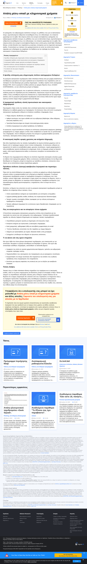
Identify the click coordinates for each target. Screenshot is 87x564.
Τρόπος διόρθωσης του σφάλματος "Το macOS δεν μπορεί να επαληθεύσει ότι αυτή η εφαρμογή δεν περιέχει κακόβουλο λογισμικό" (73, 128)
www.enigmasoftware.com (17, 476)
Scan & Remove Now (11, 23)
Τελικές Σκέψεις (8, 71)
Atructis (66, 68)
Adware (75, 364)
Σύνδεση (81, 2)
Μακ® (48, 324)
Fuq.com (66, 50)
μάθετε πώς (5, 463)
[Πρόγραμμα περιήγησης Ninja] (16, 352)
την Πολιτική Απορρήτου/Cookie (44, 461)
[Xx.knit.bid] (71, 352)
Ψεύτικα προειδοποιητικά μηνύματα (69, 399)
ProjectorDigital (67, 100)
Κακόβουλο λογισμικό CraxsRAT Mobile (73, 52)
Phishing (20, 7)
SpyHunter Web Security (8, 518)
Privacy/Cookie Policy (53, 28)
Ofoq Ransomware (68, 81)
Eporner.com (67, 44)
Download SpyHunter (24, 318)
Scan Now (70, 29)
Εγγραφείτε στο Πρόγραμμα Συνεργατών (59, 519)
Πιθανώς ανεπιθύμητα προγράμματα (14, 366)
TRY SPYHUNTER (68, 555)
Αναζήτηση (66, 2)
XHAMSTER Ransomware (70, 47)
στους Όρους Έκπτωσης (8, 497)
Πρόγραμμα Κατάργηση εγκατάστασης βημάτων (16, 538)
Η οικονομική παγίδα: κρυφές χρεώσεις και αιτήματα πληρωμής (21, 62)
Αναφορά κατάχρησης (58, 523)
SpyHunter (5, 516)
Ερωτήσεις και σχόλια (57, 521)
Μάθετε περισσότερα (32, 561)
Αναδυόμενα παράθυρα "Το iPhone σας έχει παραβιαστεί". (43, 410)
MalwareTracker (23, 518)
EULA (45, 28)
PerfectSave (67, 106)
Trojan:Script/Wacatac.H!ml (70, 71)
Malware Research (31, 3)
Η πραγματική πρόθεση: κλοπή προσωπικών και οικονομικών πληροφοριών (24, 60)
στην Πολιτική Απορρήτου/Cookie (75, 496)
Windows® (42, 324)
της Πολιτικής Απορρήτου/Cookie (39, 504)
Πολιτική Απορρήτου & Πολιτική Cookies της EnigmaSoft (76, 521)
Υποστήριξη (39, 3)
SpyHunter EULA (73, 516)
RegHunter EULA (73, 518)
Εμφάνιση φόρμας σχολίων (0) (11, 333)
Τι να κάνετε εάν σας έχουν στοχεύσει (14, 69)
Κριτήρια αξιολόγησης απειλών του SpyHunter (38, 538)
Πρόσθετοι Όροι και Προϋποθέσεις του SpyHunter (59, 538)
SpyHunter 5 (39, 516)
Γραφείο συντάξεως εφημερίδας (60, 516)
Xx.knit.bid (64, 361)
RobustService (67, 103)
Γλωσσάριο (22, 522)
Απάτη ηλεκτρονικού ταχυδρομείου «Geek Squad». (14, 410)
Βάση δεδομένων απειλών (9, 7)
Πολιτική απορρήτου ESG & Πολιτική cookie (76, 524)
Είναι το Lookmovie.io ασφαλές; (71, 119)
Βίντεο (21, 520)
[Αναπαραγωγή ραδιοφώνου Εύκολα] (43, 352)
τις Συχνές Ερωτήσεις (45, 452)
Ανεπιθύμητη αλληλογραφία (23, 17)
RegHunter (38, 522)
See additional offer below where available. (34, 28)
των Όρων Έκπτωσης (52, 504)
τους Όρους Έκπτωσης (56, 461)
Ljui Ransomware (68, 89)
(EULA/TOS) (65, 496)
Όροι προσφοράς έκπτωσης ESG (76, 531)
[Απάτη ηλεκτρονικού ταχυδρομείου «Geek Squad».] (16, 399)
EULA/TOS (35, 461)
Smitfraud (66, 60)
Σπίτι (17, 3)
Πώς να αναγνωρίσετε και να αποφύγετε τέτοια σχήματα (19, 66)
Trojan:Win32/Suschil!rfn (69, 62)
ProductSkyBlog (67, 109)
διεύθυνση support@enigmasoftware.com (63, 483)
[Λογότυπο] (7, 2)
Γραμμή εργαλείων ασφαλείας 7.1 (72, 65)
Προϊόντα (24, 3)
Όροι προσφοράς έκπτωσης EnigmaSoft (76, 528)
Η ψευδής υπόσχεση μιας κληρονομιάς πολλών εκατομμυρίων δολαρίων (23, 58)
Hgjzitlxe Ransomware (69, 86)
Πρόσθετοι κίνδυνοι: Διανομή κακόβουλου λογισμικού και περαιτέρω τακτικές (24, 64)
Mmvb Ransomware (68, 78)
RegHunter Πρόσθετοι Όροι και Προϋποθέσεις (13, 539)
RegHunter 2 (6, 520)
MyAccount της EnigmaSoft (19, 485)
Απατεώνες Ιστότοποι (65, 364)
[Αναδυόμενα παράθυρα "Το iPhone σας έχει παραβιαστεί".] (43, 399)
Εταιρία (47, 3)
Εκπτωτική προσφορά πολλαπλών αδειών (54, 3)
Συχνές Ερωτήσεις (69, 504)
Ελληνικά (73, 2)
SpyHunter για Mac (40, 518)
